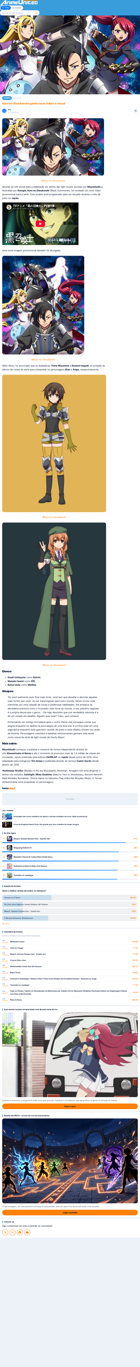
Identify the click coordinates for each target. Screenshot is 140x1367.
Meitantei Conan (17, 942)
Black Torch (15, 972)
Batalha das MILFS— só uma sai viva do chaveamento (26, 1115)
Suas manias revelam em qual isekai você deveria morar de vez (30, 1009)
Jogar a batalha (70, 1212)
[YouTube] (27, 1232)
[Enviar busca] (36, 12)
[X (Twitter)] (5, 1232)
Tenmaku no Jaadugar (23, 875)
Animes (7, 98)
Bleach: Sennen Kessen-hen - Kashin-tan (32, 839)
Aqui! (12, 788)
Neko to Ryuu (16, 1000)
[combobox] (16, 12)
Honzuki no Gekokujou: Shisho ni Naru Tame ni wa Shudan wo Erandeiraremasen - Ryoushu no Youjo (53, 979)
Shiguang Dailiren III (23, 848)
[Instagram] (13, 1232)
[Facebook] (20, 1232)
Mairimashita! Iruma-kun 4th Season (26, 966)
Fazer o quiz (70, 1106)
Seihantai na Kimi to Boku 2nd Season (30, 866)
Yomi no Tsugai (16, 948)
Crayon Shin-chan (18, 960)
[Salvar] (135, 111)
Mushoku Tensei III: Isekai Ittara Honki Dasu (33, 857)
